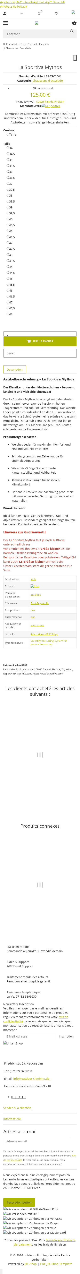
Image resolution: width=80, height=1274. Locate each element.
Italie (33, 579)
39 (11, 207)
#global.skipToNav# (13, 6)
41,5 (12, 237)
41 (11, 231)
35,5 (12, 166)
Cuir (33, 610)
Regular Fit (43, 603)
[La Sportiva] (51, 105)
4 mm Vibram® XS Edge (44, 634)
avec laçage (37, 625)
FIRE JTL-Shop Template (56, 1264)
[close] (75, 58)
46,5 (12, 296)
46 (11, 290)
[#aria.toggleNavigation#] (5, 22)
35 (11, 160)
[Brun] (35, 586)
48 (11, 314)
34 (11, 148)
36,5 (12, 177)
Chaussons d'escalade (47, 81)
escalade (36, 594)
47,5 (12, 308)
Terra (13, 134)
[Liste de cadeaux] (56, 13)
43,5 (12, 261)
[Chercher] (72, 31)
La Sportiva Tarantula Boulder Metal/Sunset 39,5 (40, 791)
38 (11, 195)
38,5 (12, 201)
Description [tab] (15, 369)
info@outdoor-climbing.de (31, 1079)
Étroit (34, 603)
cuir (33, 617)
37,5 (12, 189)
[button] (22, 13)
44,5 (12, 272)
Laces (34, 641)
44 (11, 267)
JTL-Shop (31, 1264)
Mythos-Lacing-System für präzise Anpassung (49, 642)
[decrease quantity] (6, 327)
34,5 (12, 154)
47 (11, 302)
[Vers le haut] (1, 1271)
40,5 (12, 225)
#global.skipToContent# (16, 2)
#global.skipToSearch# (49, 2)
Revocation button (19, 1202)
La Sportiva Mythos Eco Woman (40, 922)
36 (11, 172)
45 (11, 278)
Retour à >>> (10, 44)
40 (11, 219)
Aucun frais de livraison (50, 101)
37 (11, 183)
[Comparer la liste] (39, 13)
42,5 (12, 249)
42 (11, 243)
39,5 (12, 213)
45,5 (12, 284)
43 (11, 255)
